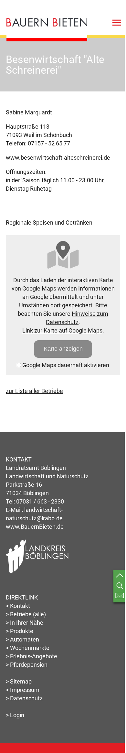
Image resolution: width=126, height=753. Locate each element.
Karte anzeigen (63, 348)
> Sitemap (19, 681)
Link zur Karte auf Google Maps (62, 330)
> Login (15, 715)
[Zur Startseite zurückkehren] (46, 21)
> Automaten (22, 639)
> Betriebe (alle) (26, 614)
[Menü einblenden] (117, 24)
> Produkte (19, 631)
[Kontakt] (119, 596)
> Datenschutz (24, 698)
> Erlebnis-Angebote (31, 656)
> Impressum (22, 689)
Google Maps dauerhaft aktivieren (65, 365)
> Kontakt (18, 605)
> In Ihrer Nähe (24, 622)
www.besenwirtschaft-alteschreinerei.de (58, 157)
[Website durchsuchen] (119, 586)
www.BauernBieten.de (35, 526)
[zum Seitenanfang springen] (119, 576)
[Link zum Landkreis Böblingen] (37, 571)
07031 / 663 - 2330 (40, 501)
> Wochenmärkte (27, 647)
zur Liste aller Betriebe (34, 390)
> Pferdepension (26, 664)
